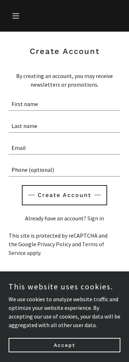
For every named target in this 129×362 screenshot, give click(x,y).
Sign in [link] (95, 218)
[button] (17, 16)
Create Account (64, 195)
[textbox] (64, 104)
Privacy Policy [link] (54, 244)
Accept (64, 345)
